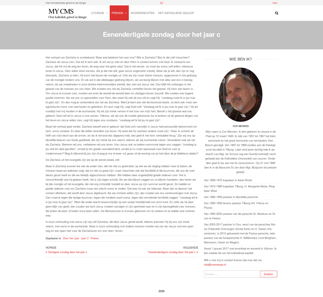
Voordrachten (142, 13)
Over (275, 2)
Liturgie (97, 13)
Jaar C (85, 238)
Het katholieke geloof (176, 13)
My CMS (60, 11)
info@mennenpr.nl (215, 264)
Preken (117, 13)
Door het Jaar (71, 238)
